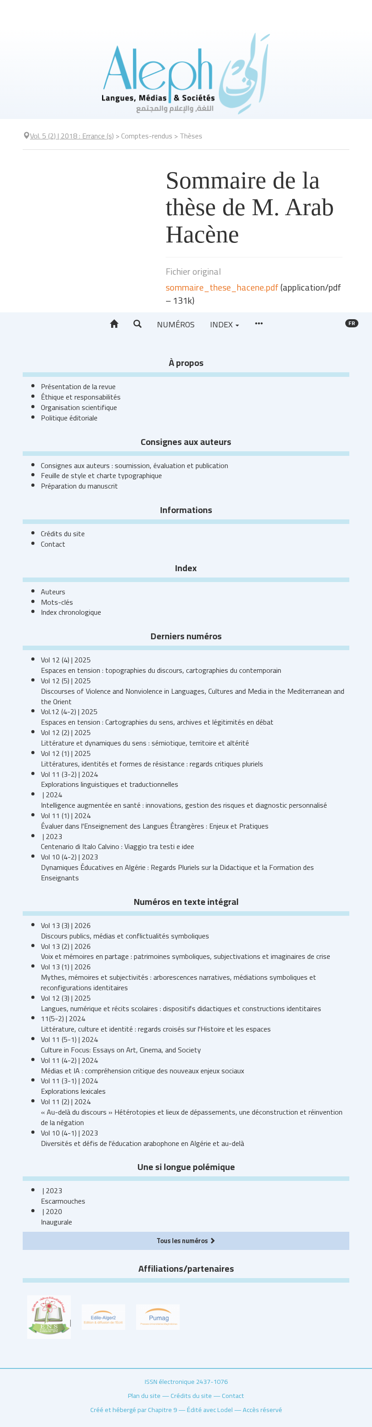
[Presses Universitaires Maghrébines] (158, 1316)
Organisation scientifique (79, 407)
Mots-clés (57, 602)
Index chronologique (71, 612)
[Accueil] (114, 324)
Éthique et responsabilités (81, 397)
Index (222, 324)
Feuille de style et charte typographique (101, 475)
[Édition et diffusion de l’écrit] (103, 1316)
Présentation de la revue (78, 386)
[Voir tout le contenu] (258, 324)
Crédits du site (63, 533)
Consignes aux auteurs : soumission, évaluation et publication (134, 465)
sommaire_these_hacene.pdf (222, 287)
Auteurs (53, 591)
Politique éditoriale (69, 418)
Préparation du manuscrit (79, 486)
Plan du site (144, 1395)
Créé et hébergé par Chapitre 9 (133, 1409)
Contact (53, 544)
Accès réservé (262, 1409)
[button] (137, 324)
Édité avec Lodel (210, 1409)
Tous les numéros (183, 1240)
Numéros (176, 324)
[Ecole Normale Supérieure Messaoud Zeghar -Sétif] (49, 1316)
